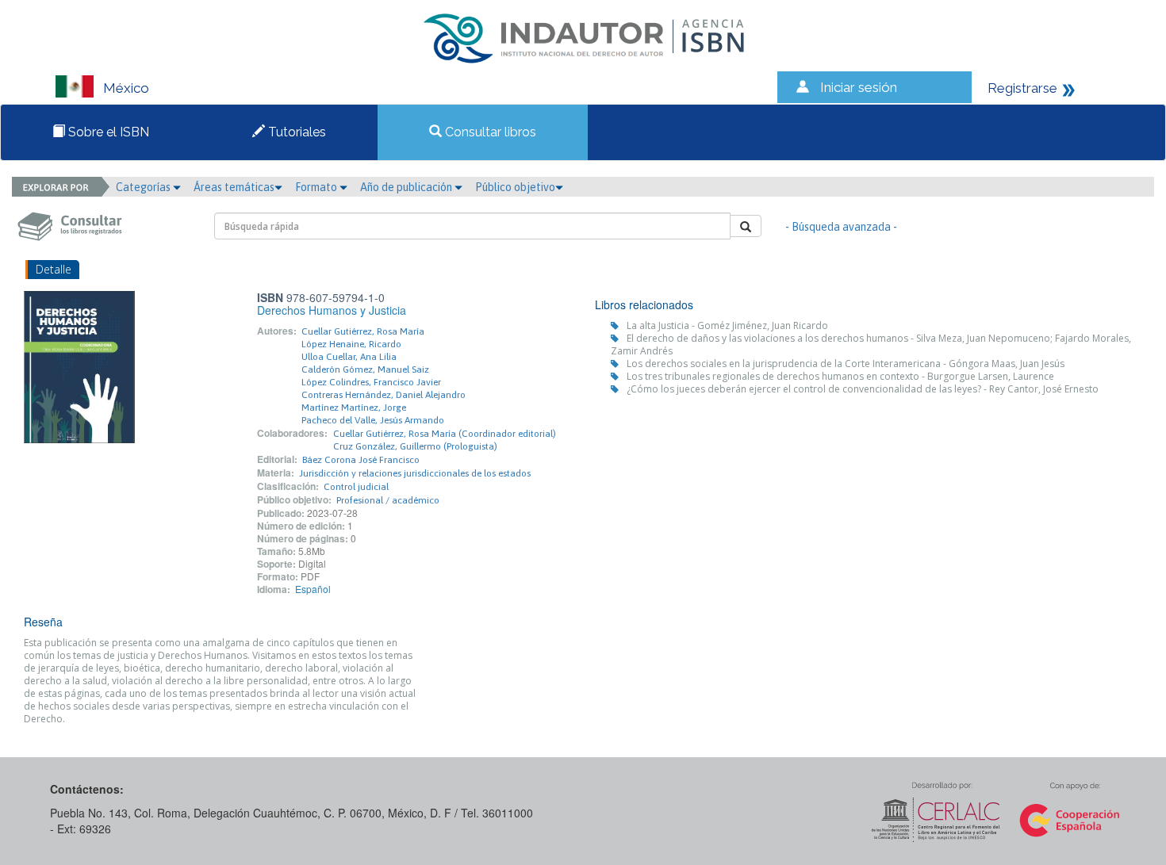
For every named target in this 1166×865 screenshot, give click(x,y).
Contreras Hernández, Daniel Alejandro (383, 394)
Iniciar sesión (858, 87)
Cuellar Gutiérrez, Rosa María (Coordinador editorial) (444, 433)
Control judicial (356, 486)
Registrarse (1022, 88)
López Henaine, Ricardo (351, 344)
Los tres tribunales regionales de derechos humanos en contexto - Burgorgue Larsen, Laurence (840, 376)
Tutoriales (295, 132)
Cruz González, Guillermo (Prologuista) (415, 446)
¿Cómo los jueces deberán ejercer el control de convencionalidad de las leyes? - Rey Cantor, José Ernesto (863, 389)
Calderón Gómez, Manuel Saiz (365, 369)
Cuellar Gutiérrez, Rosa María (362, 331)
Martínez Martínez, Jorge (353, 407)
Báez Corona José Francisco (361, 459)
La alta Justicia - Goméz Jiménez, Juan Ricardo (727, 325)
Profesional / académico (387, 500)
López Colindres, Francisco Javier (371, 382)
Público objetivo (515, 187)
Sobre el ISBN (107, 132)
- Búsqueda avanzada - (841, 226)
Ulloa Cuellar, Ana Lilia (349, 356)
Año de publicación (407, 187)
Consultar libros (489, 132)
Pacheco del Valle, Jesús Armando (372, 420)
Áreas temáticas (234, 187)
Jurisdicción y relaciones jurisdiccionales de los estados (415, 473)
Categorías (144, 187)
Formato (317, 187)
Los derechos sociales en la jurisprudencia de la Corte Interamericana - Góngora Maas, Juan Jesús (845, 363)
